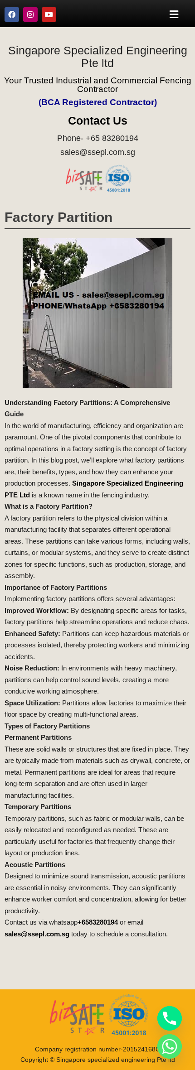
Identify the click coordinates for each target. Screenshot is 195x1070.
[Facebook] (12, 14)
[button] (174, 14)
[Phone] (169, 1018)
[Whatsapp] (169, 1046)
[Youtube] (49, 14)
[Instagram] (30, 14)
